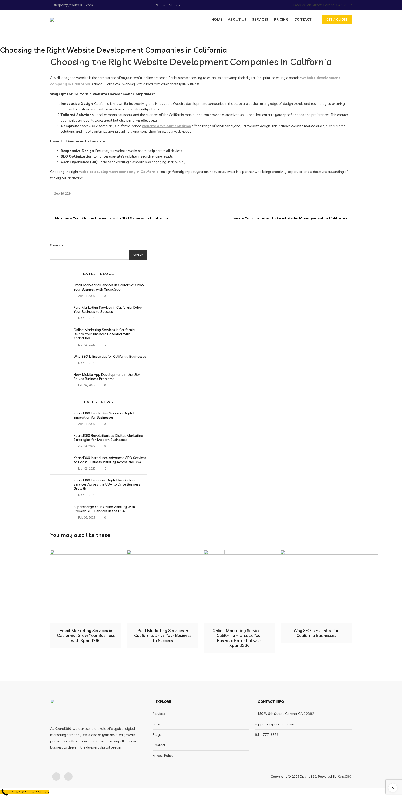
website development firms (166, 126)
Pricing (281, 19)
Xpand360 (344, 776)
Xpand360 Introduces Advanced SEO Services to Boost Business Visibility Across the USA (110, 460)
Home (216, 19)
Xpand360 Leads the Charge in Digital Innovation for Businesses (104, 415)
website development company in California (119, 171)
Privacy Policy (163, 755)
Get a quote (336, 19)
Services (260, 19)
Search (56, 245)
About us (237, 19)
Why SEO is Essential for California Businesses (110, 356)
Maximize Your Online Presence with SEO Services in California (111, 218)
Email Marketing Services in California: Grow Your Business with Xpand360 (109, 287)
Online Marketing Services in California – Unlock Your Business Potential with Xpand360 (106, 333)
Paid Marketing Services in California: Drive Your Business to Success (108, 309)
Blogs (157, 734)
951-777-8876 (167, 5)
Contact (303, 19)
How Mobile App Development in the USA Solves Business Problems (107, 376)
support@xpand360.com (73, 5)
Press (156, 724)
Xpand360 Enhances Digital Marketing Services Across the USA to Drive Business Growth (107, 484)
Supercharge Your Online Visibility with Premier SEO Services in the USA (104, 509)
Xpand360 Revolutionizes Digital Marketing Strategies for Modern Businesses (108, 437)
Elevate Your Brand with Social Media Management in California (289, 218)
